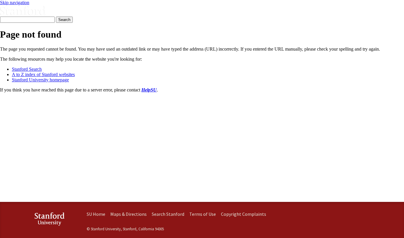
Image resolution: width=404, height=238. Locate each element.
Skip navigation (14, 2)
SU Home (96, 214)
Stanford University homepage (40, 79)
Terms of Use (202, 214)
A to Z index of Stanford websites (43, 74)
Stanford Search (27, 69)
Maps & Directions (128, 214)
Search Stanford (168, 214)
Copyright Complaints (243, 214)
